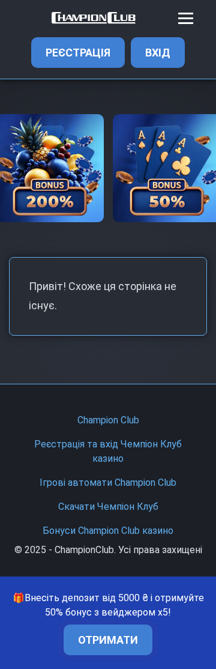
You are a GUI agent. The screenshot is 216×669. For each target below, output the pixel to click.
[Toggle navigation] (185, 18)
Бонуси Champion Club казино (108, 530)
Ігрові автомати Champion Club (108, 482)
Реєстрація (78, 52)
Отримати (108, 640)
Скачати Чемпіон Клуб (108, 506)
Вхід (157, 52)
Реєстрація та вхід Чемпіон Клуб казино (108, 451)
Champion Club (108, 420)
